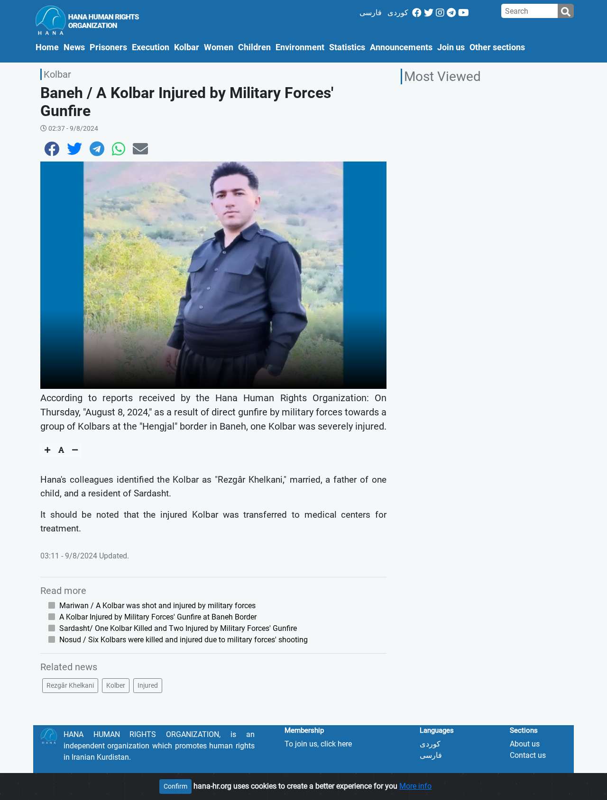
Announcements (401, 47)
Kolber (115, 685)
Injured (148, 685)
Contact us (528, 755)
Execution (150, 47)
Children (254, 47)
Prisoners (108, 47)
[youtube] (463, 12)
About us (525, 743)
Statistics (347, 47)
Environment (300, 47)
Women (218, 47)
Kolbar (186, 47)
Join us (451, 47)
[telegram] (451, 12)
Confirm (175, 786)
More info (415, 786)
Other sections (497, 47)
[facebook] (417, 12)
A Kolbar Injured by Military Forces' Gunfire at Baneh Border (158, 616)
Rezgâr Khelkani (70, 685)
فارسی (370, 12)
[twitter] (428, 12)
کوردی (397, 12)
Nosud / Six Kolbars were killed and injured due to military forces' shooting (183, 639)
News (74, 47)
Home (48, 47)
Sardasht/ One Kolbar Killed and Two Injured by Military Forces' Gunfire (178, 628)
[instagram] (440, 12)
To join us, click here (318, 743)
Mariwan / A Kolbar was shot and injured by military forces (157, 605)
